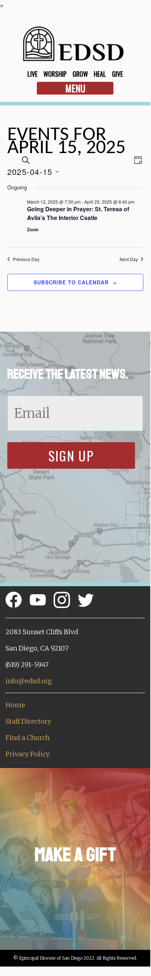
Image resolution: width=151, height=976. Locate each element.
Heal (100, 74)
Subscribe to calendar (71, 282)
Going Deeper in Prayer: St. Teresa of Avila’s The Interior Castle (78, 213)
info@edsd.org (28, 681)
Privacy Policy (27, 754)
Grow (80, 74)
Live (32, 74)
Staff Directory (28, 721)
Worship (55, 74)
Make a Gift (75, 855)
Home (15, 705)
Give (117, 74)
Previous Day (26, 259)
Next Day (129, 259)
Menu (75, 88)
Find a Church (27, 737)
